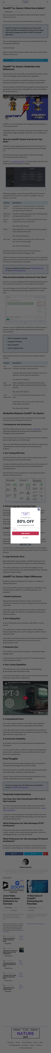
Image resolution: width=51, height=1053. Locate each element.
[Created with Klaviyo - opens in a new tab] (25, 544)
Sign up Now (25, 533)
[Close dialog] (39, 509)
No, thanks (25, 538)
